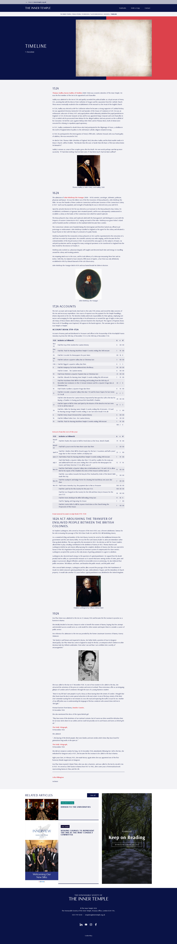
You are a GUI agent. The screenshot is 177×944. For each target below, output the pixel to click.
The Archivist (30, 52)
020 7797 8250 (77, 915)
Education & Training (67, 803)
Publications (76, 14)
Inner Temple (65, 826)
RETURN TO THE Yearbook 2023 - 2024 (127, 845)
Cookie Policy (88, 936)
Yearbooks (122, 8)
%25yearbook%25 (97, 14)
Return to (37, 2)
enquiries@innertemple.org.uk (95, 915)
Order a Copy (135, 8)
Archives (107, 14)
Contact (147, 8)
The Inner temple (65, 14)
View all (92, 795)
